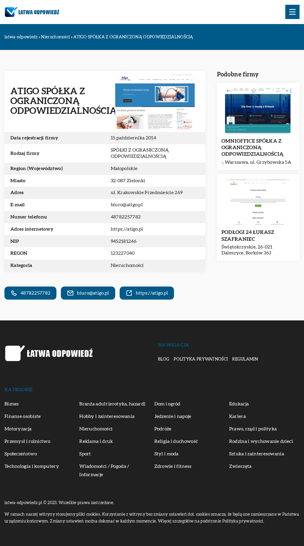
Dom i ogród (167, 404)
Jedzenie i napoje (172, 416)
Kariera (237, 416)
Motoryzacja (17, 429)
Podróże (163, 429)
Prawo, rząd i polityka (253, 429)
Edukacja (239, 404)
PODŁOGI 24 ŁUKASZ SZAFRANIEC (247, 235)
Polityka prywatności (201, 359)
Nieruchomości (127, 265)
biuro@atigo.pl (127, 204)
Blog (163, 359)
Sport (85, 453)
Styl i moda (166, 453)
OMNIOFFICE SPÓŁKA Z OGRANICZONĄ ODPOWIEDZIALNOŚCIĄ (252, 148)
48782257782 (126, 217)
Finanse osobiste (22, 416)
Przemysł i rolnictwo (27, 441)
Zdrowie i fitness (173, 466)
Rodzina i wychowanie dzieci (261, 441)
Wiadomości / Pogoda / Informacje (104, 470)
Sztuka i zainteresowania (256, 453)
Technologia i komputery (31, 466)
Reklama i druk (96, 441)
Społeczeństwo (20, 453)
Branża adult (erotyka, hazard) (112, 404)
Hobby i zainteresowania (106, 416)
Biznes (11, 404)
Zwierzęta (240, 466)
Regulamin (245, 359)
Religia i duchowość (176, 441)
